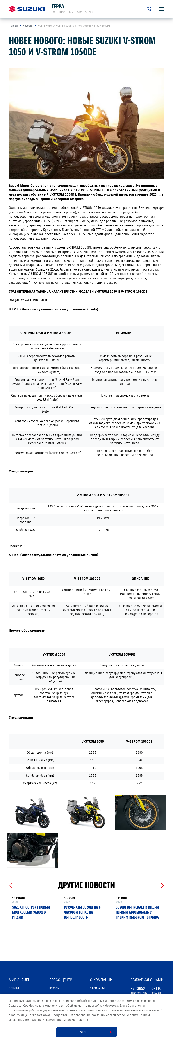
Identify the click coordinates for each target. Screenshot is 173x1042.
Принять (83, 1032)
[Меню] (161, 9)
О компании (97, 988)
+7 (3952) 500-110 (145, 988)
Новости (54, 988)
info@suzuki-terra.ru (145, 993)
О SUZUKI (14, 988)
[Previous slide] (11, 886)
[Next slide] (162, 886)
